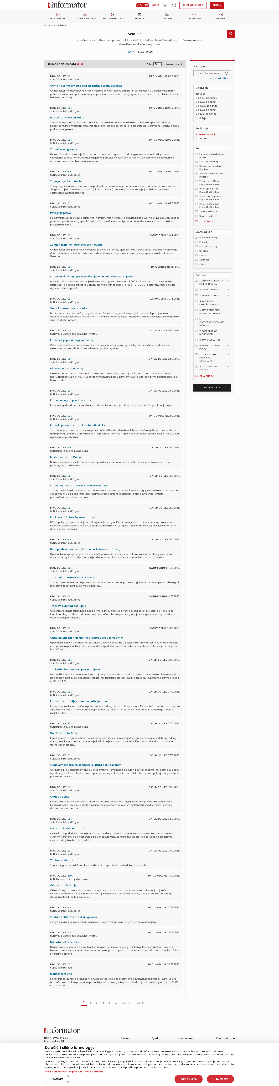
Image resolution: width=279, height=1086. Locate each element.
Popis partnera (94, 1071)
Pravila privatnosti (56, 1071)
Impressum (76, 1071)
